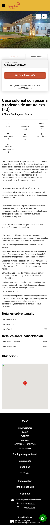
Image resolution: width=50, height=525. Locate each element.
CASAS (25, 432)
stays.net (27, 521)
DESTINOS (25, 440)
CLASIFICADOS (25, 448)
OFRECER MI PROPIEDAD (25, 444)
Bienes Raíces (36, 57)
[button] (1, 39)
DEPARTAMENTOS (25, 428)
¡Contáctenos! (25, 75)
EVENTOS (25, 436)
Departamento (25, 461)
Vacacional (13, 57)
